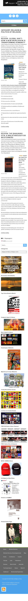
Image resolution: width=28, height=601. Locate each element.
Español (19, 556)
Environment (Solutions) (6, 47)
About (4, 549)
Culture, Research (19, 46)
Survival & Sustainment (20, 52)
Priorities (20, 51)
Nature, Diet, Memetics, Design (13, 49)
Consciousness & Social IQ (10, 139)
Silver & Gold (13, 564)
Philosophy (15, 51)
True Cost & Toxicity (20, 54)
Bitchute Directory (13, 549)
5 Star (2, 44)
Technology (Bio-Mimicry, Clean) (8, 54)
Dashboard (5, 571)
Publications (18, 560)
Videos (16, 568)
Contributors (12, 556)
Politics (2, 144)
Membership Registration (17, 571)
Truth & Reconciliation (6, 56)
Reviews (5, 564)
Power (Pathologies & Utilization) (12, 144)
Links (11, 560)
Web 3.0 (23, 568)
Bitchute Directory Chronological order (12, 553)
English (4, 240)
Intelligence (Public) (15, 141)
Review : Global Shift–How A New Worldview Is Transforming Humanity (13, 41)
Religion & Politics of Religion (7, 146)
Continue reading (5, 126)
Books (4, 556)
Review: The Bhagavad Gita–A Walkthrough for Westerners (13, 136)
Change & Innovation (9, 44)
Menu (14, 25)
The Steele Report (7, 568)
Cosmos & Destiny (10, 46)
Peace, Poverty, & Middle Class (17, 142)
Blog (25, 553)
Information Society (5, 141)
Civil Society (17, 44)
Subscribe (21, 564)
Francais (5, 560)
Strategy (13, 52)
